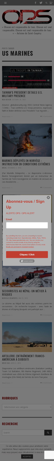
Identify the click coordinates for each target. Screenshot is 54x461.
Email (9, 219)
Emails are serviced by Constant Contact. (20, 247)
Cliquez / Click (27, 254)
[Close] (48, 197)
